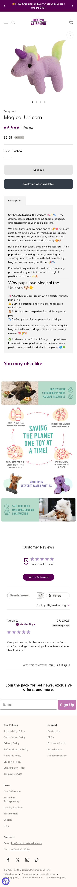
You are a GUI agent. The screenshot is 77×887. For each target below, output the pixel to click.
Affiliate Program (57, 755)
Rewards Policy (12, 755)
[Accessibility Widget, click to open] (6, 881)
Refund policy (10, 874)
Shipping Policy (12, 761)
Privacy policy (28, 874)
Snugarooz (10, 111)
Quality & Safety (13, 807)
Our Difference (12, 791)
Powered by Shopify (40, 870)
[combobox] (53, 605)
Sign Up (67, 705)
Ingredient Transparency (12, 799)
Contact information (33, 877)
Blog (6, 825)
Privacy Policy (11, 743)
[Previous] (4, 6)
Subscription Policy (14, 767)
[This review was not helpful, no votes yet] (65, 665)
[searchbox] (22, 595)
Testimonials (11, 813)
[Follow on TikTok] (36, 859)
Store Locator (55, 749)
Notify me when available (38, 183)
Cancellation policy (56, 877)
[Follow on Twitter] (17, 859)
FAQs (50, 737)
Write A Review (39, 577)
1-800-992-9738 (19, 849)
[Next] (72, 6)
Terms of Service (13, 773)
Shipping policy (11, 877)
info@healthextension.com (26, 843)
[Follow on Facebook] (8, 859)
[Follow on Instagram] (27, 859)
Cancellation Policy (14, 737)
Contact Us (53, 731)
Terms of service (47, 874)
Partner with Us (56, 743)
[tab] (15, 200)
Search (8, 819)
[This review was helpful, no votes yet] (58, 665)
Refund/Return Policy (16, 749)
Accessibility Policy (14, 731)
